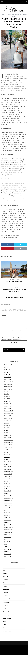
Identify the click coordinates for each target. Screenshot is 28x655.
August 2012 (7, 537)
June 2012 (7, 542)
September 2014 (8, 476)
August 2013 (7, 508)
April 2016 (7, 430)
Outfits (5, 608)
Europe (5, 583)
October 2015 (8, 445)
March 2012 (7, 549)
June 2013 (7, 513)
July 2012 (6, 539)
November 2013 (8, 500)
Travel (5, 628)
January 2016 (7, 437)
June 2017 (7, 396)
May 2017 (7, 399)
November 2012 (8, 529)
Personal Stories (16, 14)
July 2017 (6, 394)
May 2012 (7, 544)
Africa (4, 567)
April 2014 (7, 488)
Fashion (5, 586)
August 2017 (7, 391)
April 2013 (7, 517)
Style (4, 621)
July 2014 (6, 481)
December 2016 (8, 411)
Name (3, 331)
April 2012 (7, 546)
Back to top (13, 652)
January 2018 (7, 379)
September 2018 (8, 365)
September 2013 (8, 505)
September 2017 (8, 389)
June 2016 (7, 425)
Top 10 (5, 624)
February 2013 (8, 522)
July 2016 (6, 423)
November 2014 (8, 471)
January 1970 (7, 556)
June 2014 (7, 483)
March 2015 (7, 462)
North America (7, 602)
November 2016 (8, 413)
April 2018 (7, 374)
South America (7, 618)
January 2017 (7, 408)
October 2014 (8, 474)
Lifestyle (9, 14)
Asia (4, 570)
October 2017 (8, 386)
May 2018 (7, 372)
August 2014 (7, 479)
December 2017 (8, 382)
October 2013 (8, 503)
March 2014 (7, 491)
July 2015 (6, 452)
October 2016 (8, 416)
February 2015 (8, 464)
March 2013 (7, 520)
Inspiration (6, 589)
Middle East (6, 595)
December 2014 (8, 469)
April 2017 (7, 401)
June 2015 (7, 454)
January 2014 (7, 496)
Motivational (6, 599)
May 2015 (7, 457)
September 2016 (8, 418)
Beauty (5, 573)
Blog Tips (3, 14)
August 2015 (7, 449)
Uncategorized (7, 631)
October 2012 (8, 532)
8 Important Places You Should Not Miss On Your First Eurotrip (14, 289)
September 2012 (8, 534)
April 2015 (7, 459)
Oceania (5, 605)
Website (21, 331)
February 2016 (8, 435)
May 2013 (7, 515)
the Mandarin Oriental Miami (14, 296)
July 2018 (6, 367)
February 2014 (8, 493)
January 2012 (7, 554)
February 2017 (8, 406)
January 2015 (7, 466)
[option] (14, 271)
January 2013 (7, 525)
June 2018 (7, 369)
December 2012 (8, 527)
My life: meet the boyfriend (14, 281)
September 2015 (8, 447)
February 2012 (8, 551)
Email (12, 331)
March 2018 (7, 377)
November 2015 (8, 442)
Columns (5, 579)
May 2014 (7, 486)
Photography (6, 615)
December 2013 (8, 498)
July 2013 (6, 510)
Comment (4, 315)
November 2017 (8, 384)
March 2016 (7, 433)
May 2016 (7, 428)
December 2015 (8, 440)
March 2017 (7, 403)
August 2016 (7, 420)
